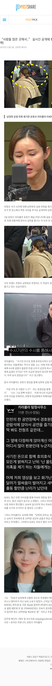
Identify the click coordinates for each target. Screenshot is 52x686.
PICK (31, 19)
